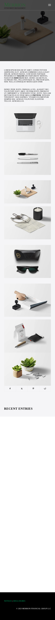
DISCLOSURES (19, 601)
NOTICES (8, 601)
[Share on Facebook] (10, 388)
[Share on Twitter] (22, 388)
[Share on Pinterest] (33, 388)
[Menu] (49, 5)
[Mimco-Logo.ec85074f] (22, 5)
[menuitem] (49, 5)
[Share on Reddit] (45, 388)
